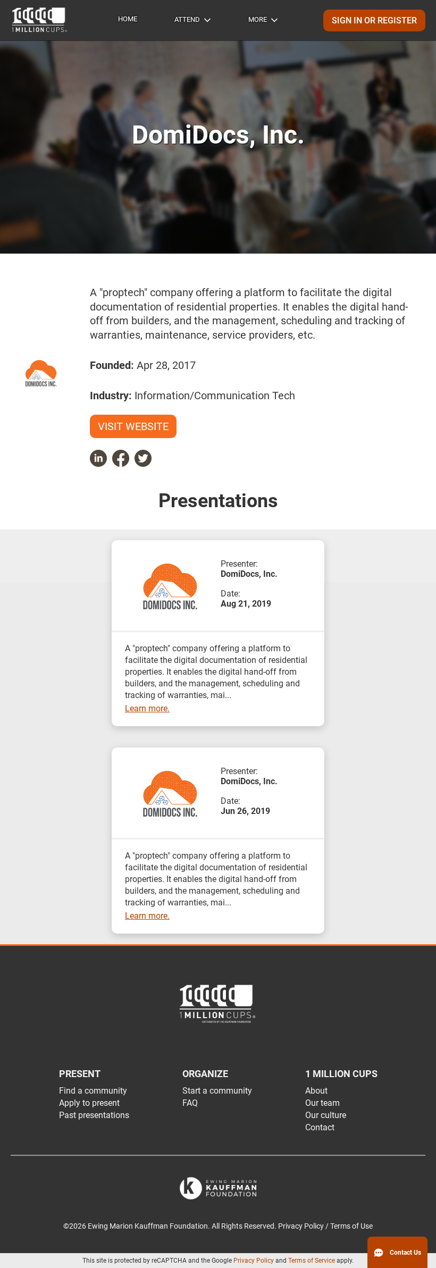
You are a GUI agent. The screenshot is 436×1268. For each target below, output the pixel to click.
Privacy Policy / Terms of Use (325, 1226)
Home (127, 19)
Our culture (325, 1115)
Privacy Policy (253, 1260)
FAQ (190, 1103)
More (257, 19)
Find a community (93, 1091)
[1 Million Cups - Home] (40, 20)
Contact (319, 1127)
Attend (187, 19)
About (316, 1091)
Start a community (217, 1091)
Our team (322, 1103)
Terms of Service (311, 1260)
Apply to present (89, 1103)
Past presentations (94, 1115)
